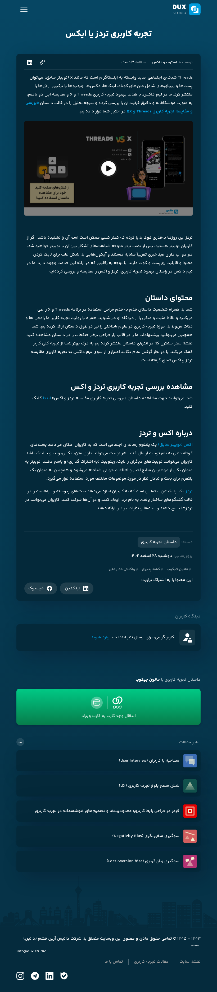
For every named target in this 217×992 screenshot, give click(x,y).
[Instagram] (20, 976)
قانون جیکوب (177, 569)
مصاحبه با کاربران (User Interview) (149, 761)
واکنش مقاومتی (122, 569)
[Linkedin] (49, 976)
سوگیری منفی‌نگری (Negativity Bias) (145, 836)
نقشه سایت (190, 962)
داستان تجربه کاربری (159, 542)
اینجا (47, 398)
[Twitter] (35, 976)
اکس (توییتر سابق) (175, 445)
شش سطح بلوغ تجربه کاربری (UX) (149, 786)
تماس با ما (114, 962)
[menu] (23, 9)
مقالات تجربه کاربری (151, 962)
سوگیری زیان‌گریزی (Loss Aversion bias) (143, 861)
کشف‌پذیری (151, 569)
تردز (189, 491)
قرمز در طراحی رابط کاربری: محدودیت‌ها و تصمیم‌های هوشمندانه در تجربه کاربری (107, 811)
